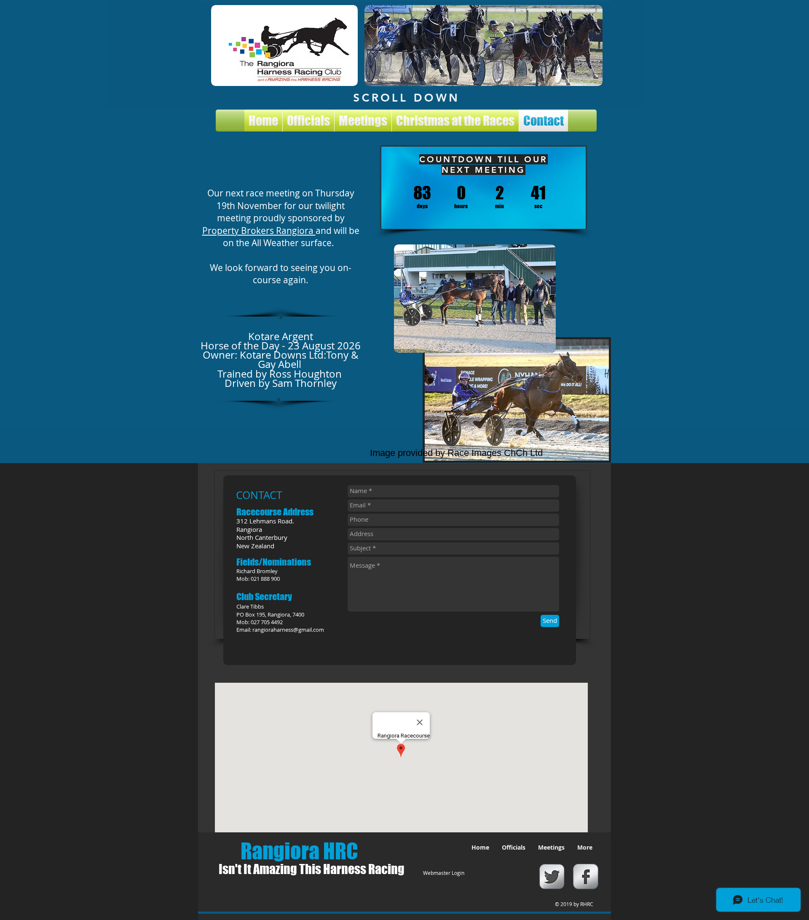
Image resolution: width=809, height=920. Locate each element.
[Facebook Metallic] (585, 876)
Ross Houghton (305, 374)
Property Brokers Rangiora (259, 230)
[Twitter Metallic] (552, 876)
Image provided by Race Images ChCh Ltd (456, 453)
